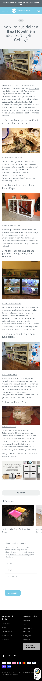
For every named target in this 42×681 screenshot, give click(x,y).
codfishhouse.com (12, 225)
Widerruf (26, 639)
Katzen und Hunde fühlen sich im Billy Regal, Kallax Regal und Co (20, 91)
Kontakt (26, 621)
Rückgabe (27, 635)
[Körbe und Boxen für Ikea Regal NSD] (21, 470)
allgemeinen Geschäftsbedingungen (19, 552)
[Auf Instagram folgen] (9, 655)
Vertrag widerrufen (30, 646)
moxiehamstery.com (13, 157)
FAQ (24, 625)
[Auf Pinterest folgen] (14, 655)
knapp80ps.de (10, 374)
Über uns (6, 623)
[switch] (37, 678)
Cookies (5, 639)
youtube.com (10, 426)
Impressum (7, 635)
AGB (4, 627)
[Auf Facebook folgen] (3, 655)
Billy (21, 20)
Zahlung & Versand (27, 630)
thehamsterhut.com (12, 303)
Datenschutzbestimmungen (19, 555)
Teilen (22, 493)
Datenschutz (7, 631)
